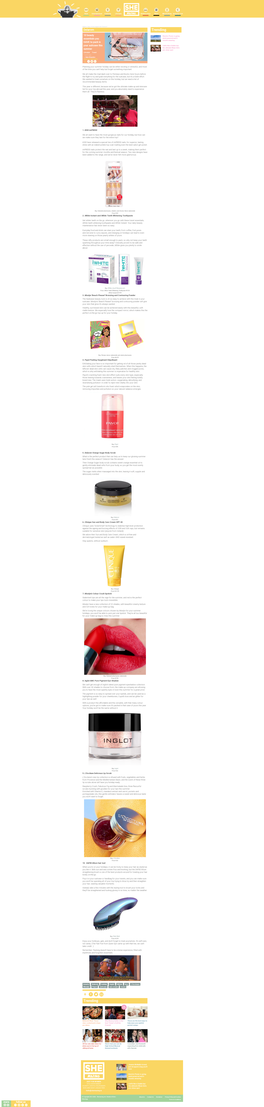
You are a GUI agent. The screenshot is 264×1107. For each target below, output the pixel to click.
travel (123, 987)
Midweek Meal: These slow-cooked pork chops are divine (91, 1023)
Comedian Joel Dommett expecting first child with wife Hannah (136, 1046)
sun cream (113, 987)
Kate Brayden (90, 57)
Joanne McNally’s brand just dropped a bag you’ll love (137, 1067)
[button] (8, 1105)
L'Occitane (135, 984)
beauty (86, 984)
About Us (142, 1097)
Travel (94, 52)
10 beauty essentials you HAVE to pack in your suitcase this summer (93, 42)
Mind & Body (167, 14)
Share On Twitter (91, 61)
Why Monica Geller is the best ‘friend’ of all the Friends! (114, 1023)
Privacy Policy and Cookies (173, 1097)
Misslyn (86, 987)
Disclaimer (159, 1097)
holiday (104, 984)
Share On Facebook (88, 61)
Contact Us (150, 1097)
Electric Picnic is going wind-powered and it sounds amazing (171, 38)
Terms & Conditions (175, 1099)
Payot (94, 987)
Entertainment (97, 14)
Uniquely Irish (178, 14)
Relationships (146, 14)
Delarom (95, 984)
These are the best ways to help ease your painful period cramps (137, 1023)
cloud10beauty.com (118, 288)
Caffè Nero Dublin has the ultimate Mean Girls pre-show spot (171, 48)
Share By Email (95, 61)
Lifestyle (118, 14)
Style (86, 14)
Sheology (85, 1099)
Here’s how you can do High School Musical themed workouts (113, 1046)
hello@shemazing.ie (94, 1091)
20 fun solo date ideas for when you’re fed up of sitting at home (91, 1046)
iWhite (119, 984)
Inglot (112, 984)
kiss (126, 984)
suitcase (103, 987)
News (156, 14)
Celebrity (107, 14)
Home (84, 26)
